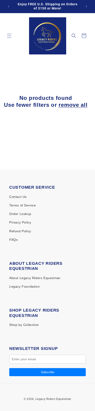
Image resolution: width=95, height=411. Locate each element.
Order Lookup (20, 214)
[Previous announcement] (8, 6)
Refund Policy (20, 231)
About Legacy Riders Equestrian (34, 278)
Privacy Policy (20, 222)
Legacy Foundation (24, 286)
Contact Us (18, 197)
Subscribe (47, 372)
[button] (9, 36)
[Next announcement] (86, 6)
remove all (73, 105)
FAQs (13, 239)
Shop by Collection (24, 325)
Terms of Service (22, 205)
